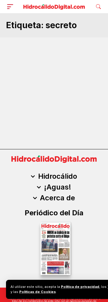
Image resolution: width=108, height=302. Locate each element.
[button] (11, 6)
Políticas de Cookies (37, 292)
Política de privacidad (80, 287)
